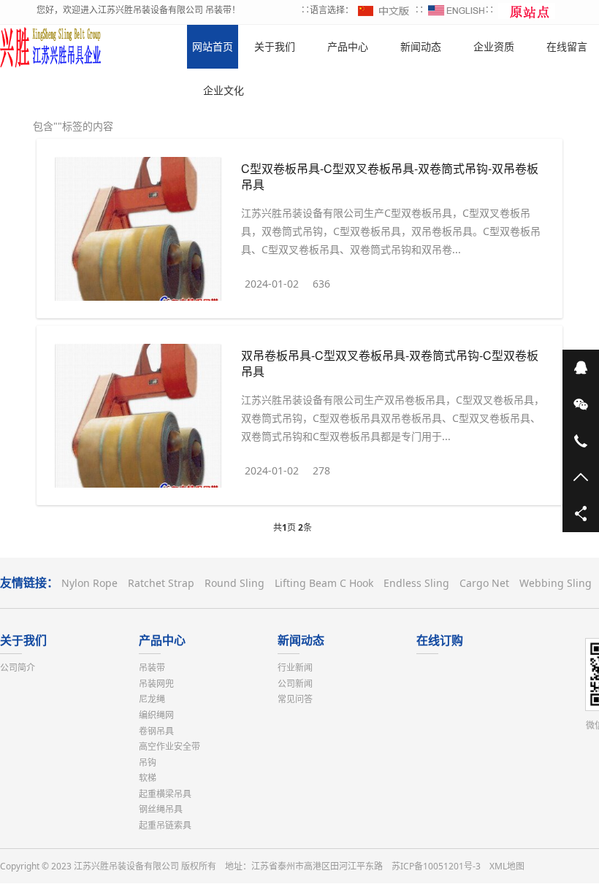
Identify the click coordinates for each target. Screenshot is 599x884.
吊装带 (152, 667)
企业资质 (493, 46)
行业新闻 (295, 667)
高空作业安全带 (169, 746)
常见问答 (295, 699)
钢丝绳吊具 (161, 809)
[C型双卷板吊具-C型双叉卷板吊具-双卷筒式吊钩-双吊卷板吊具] (138, 232)
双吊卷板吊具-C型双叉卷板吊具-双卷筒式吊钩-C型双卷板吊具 (389, 363)
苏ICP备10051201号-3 (436, 866)
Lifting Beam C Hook (324, 583)
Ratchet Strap (161, 583)
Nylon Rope (89, 583)
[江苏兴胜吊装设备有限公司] (51, 47)
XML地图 (506, 866)
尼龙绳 (152, 699)
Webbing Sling (555, 583)
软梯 (147, 778)
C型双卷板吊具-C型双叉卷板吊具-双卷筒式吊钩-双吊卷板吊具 (389, 176)
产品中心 (162, 640)
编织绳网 (156, 715)
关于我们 (23, 640)
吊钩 (147, 762)
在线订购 (439, 640)
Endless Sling (416, 583)
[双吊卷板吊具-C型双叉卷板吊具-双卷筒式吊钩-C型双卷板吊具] (138, 418)
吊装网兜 (156, 683)
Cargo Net (484, 583)
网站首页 (212, 46)
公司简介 (17, 667)
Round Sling (234, 583)
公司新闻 (295, 683)
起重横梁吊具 (165, 794)
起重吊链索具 (165, 825)
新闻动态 (301, 640)
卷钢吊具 (156, 731)
